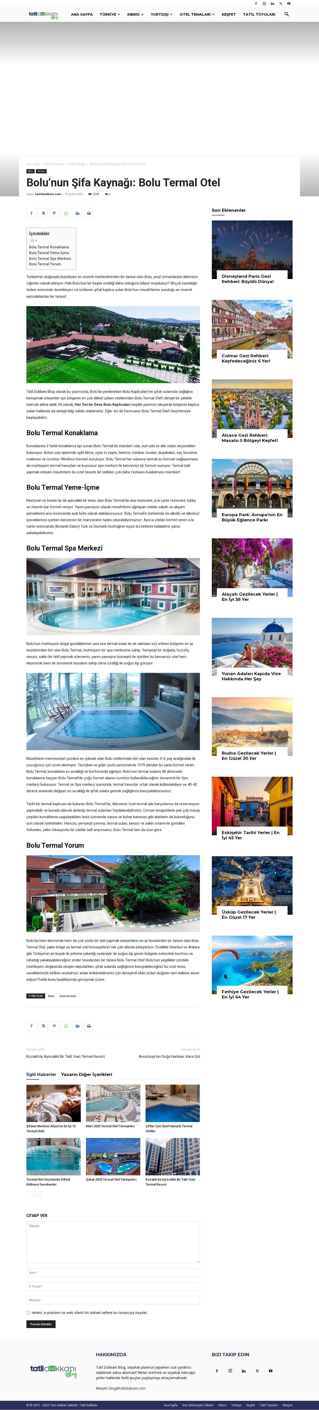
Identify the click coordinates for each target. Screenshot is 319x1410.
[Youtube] (289, 3)
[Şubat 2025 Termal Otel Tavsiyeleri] (113, 1156)
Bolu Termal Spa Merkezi (50, 259)
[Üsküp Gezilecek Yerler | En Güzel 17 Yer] (252, 885)
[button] (287, 14)
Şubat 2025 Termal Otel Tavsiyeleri (111, 1179)
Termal (41, 171)
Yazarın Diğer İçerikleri (86, 1074)
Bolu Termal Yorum (45, 264)
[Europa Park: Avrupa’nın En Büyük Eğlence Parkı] (252, 488)
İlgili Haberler (41, 1074)
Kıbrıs (133, 14)
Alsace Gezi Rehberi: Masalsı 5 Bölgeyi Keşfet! (250, 438)
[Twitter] (280, 3)
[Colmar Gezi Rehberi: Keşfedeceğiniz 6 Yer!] (252, 329)
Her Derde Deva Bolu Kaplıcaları (103, 404)
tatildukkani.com (48, 194)
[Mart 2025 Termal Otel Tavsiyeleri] (113, 1103)
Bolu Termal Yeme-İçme (49, 253)
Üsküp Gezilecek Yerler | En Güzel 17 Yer (249, 915)
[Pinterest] (54, 213)
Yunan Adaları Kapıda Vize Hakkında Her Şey (251, 676)
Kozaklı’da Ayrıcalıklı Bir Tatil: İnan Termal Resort (65, 1056)
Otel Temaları (195, 14)
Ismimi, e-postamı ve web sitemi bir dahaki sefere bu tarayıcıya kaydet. (90, 1312)
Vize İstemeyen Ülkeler (198, 1405)
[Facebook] (256, 3)
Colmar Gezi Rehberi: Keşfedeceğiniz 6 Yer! (246, 358)
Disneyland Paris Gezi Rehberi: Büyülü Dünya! (248, 279)
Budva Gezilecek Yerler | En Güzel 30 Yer (249, 756)
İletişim (288, 1405)
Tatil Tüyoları (259, 14)
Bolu (30, 171)
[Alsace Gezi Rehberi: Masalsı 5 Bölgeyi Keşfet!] (252, 408)
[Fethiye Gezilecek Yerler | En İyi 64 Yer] (252, 965)
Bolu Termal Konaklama (49, 247)
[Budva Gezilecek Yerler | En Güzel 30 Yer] (252, 726)
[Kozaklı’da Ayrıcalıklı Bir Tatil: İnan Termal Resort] (173, 1156)
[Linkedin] (272, 3)
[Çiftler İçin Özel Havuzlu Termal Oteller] (173, 1103)
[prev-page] (29, 1194)
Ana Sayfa (82, 14)
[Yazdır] (89, 213)
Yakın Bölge (77, 164)
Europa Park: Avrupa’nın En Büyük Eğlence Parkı (252, 517)
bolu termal (68, 996)
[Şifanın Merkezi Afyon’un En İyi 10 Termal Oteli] (53, 1103)
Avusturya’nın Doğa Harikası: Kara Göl (169, 1056)
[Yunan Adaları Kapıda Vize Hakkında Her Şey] (252, 647)
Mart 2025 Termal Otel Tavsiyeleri (110, 1126)
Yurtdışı (159, 14)
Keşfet (229, 14)
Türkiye (108, 14)
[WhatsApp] (66, 213)
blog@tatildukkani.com (127, 1388)
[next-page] (37, 1194)
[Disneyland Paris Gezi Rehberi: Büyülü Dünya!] (252, 249)
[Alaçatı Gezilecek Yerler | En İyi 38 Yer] (252, 567)
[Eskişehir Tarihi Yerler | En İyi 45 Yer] (252, 806)
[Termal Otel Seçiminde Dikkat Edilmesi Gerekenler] (53, 1156)
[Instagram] (264, 3)
